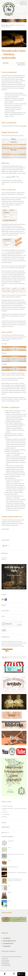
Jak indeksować (6, 938)
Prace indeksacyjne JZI (8, 943)
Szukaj (14, 973)
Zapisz (4, 630)
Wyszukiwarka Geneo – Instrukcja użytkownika (17, 872)
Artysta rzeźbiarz (6, 814)
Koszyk (9, 860)
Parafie (9, 847)
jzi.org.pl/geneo (23, 125)
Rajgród (9, 892)
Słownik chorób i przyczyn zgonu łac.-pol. (16, 854)
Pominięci (5, 816)
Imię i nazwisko (5, 610)
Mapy (9, 885)
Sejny (9, 900)
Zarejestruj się (4, 557)
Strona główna (6, 25)
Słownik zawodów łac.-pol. (13, 866)
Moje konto (4, 973)
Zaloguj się (4, 559)
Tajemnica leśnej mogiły (7, 806)
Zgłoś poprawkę (6, 946)
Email (3, 616)
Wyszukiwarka (12, 25)
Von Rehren (5, 812)
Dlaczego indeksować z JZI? (9, 940)
